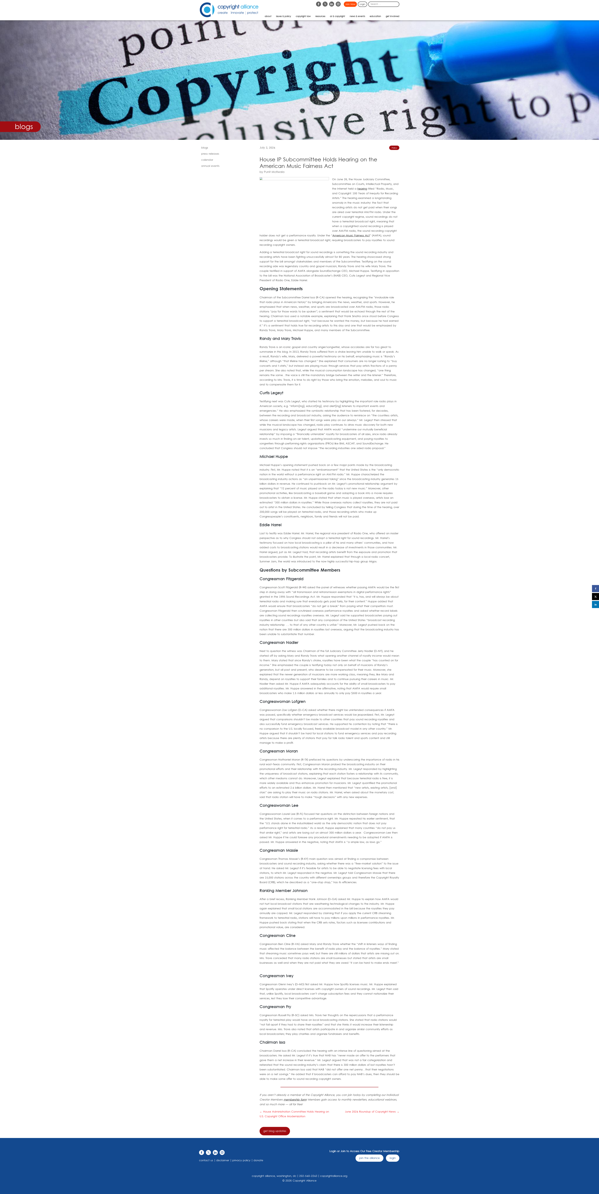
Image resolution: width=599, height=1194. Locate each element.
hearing (362, 189)
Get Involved (392, 16)
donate (258, 1160)
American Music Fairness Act (351, 235)
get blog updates (274, 1131)
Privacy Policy (241, 1160)
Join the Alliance (369, 1158)
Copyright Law (303, 16)
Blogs (204, 147)
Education (375, 16)
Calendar (207, 160)
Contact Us (206, 1160)
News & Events (357, 16)
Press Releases (210, 154)
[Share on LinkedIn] (595, 604)
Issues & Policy (283, 16)
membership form (295, 1099)
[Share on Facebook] (595, 588)
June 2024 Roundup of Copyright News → (372, 1111)
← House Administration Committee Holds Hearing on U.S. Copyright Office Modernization (294, 1114)
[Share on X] (595, 596)
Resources (320, 16)
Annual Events (210, 166)
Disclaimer (222, 1160)
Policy (394, 148)
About (268, 16)
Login (362, 4)
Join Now (350, 4)
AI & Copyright (337, 16)
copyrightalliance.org (333, 1176)
